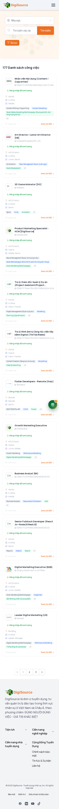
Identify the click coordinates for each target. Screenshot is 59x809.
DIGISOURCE (22, 235)
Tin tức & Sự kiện (41, 760)
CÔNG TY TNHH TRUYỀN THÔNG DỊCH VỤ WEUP (37, 288)
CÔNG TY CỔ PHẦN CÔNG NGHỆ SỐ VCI (33, 477)
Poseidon (20, 187)
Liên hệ (36, 765)
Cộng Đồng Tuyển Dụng (43, 744)
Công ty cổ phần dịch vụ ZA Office (31, 570)
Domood (20, 618)
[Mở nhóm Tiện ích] (26, 730)
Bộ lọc (14, 43)
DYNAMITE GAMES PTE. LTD (29, 141)
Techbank (21, 385)
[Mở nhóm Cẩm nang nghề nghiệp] (53, 731)
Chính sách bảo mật (41, 753)
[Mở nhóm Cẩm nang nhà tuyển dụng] (26, 744)
